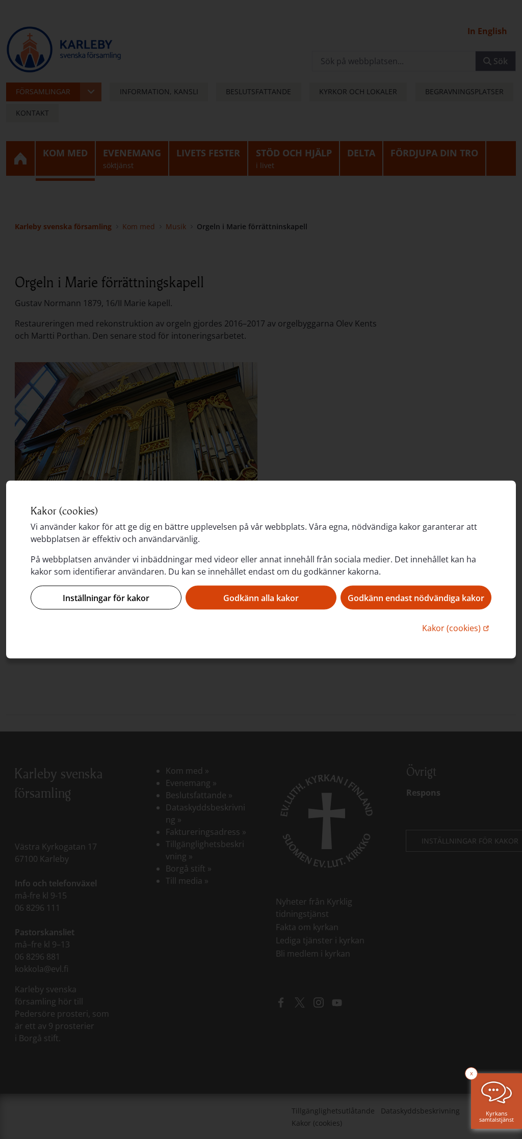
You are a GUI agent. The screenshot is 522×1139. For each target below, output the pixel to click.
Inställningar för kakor (106, 597)
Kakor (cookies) (456, 628)
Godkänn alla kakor (261, 597)
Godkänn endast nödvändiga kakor (416, 597)
